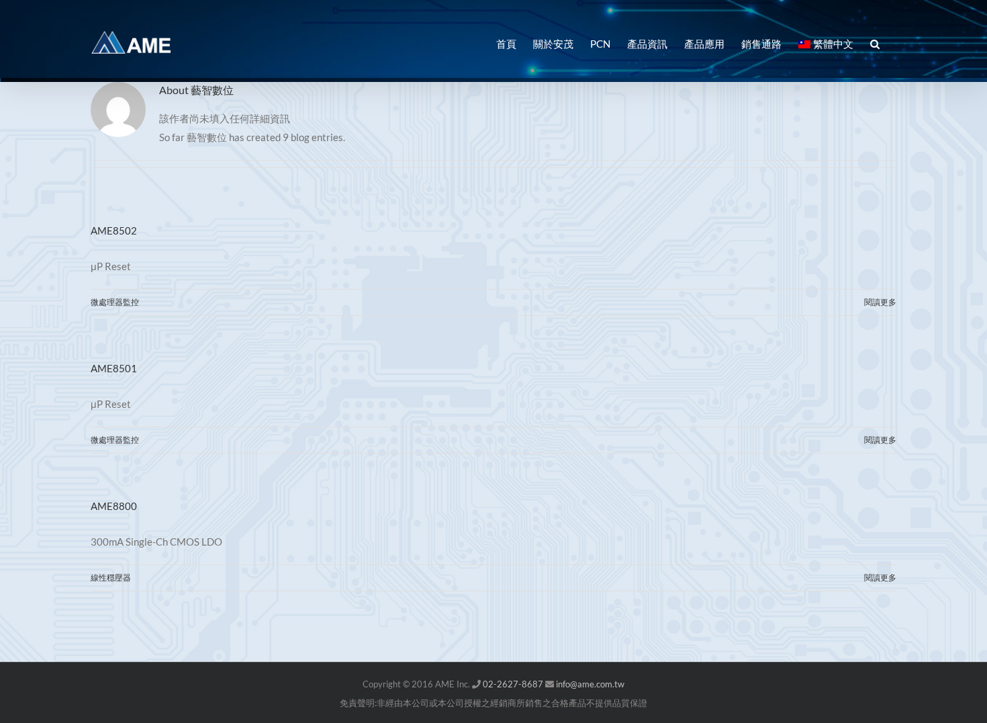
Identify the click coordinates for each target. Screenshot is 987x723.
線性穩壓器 (111, 577)
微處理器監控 (115, 302)
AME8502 (114, 230)
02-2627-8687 (513, 684)
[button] (875, 43)
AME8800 (114, 506)
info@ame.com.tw (590, 684)
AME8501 (114, 368)
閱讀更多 (880, 302)
